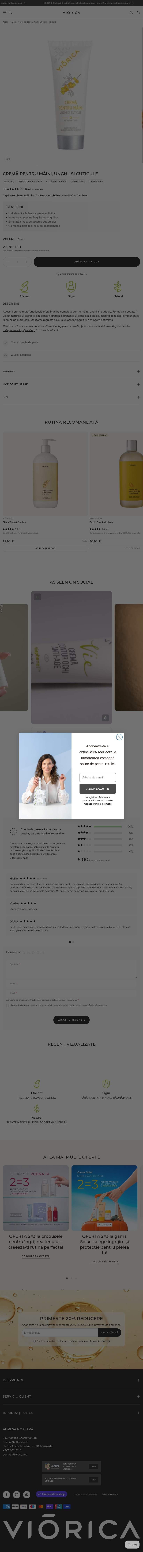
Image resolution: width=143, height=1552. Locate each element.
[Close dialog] (119, 737)
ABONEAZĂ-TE (97, 788)
